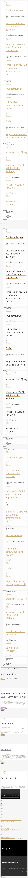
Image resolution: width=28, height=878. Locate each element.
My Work (5, 210)
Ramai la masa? (9, 211)
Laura (8, 701)
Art (6, 214)
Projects (8, 212)
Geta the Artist (5, 830)
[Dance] (1, 835)
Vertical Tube (6, 217)
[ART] (1, 826)
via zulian (26, 871)
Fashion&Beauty (7, 80)
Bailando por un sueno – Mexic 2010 (11, 838)
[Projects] (1, 818)
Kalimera (6, 749)
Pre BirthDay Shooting (7, 821)
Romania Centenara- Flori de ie (10, 829)
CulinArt (5, 1)
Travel (4, 143)
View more (8, 5)
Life (4, 688)
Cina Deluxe (7, 723)
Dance (7, 215)
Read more (3, 707)
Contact (5, 219)
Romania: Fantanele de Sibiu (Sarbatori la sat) (13, 695)
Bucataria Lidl (9, 778)
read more (3, 679)
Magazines (8, 216)
